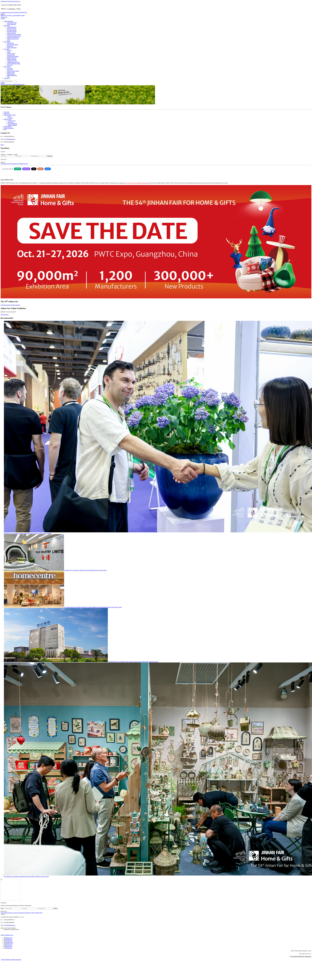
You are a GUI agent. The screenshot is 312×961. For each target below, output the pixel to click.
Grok (33, 169)
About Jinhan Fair (11, 27)
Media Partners (11, 74)
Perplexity (26, 169)
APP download (4, 314)
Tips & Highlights (12, 123)
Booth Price (10, 46)
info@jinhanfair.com (10, 139)
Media (16, 154)
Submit (55, 908)
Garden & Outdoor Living (14, 36)
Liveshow (10, 117)
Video (9, 116)
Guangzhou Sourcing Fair (7, 12)
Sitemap (37, 912)
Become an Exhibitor (12, 44)
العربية (13, 15)
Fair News (10, 68)
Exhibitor (10, 154)
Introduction (7, 25)
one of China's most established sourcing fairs (137, 183)
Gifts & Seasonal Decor (13, 37)
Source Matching (11, 24)
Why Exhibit (10, 43)
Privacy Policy (31, 912)
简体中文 (3, 15)
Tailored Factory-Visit (12, 38)
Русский (8, 15)
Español (22, 15)
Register (9, 50)
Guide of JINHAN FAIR (13, 63)
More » (2, 144)
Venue (8, 52)
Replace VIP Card (11, 58)
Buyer (4, 154)
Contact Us (7, 78)
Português (17, 15)
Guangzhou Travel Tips (13, 62)
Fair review (10, 69)
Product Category (11, 28)
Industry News (11, 72)
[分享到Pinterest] (8, 946)
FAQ (8, 40)
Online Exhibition (8, 21)
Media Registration (12, 75)
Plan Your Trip (11, 55)
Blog (8, 77)
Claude (40, 169)
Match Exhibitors (11, 59)
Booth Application (12, 47)
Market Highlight (12, 125)
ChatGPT (17, 169)
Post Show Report (11, 31)
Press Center (7, 66)
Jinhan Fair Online (12, 22)
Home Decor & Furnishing (14, 34)
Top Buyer (10, 122)
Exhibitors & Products (13, 56)
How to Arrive (14, 912)
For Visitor (6, 49)
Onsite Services (11, 53)
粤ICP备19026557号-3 (305, 953)
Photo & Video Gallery (13, 71)
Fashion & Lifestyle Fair (20, 12)
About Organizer (11, 33)
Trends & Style (11, 120)
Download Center (11, 30)
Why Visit (9, 65)
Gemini (47, 169)
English (3, 14)
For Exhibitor (7, 41)
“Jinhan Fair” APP (12, 60)
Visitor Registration (6, 305)
